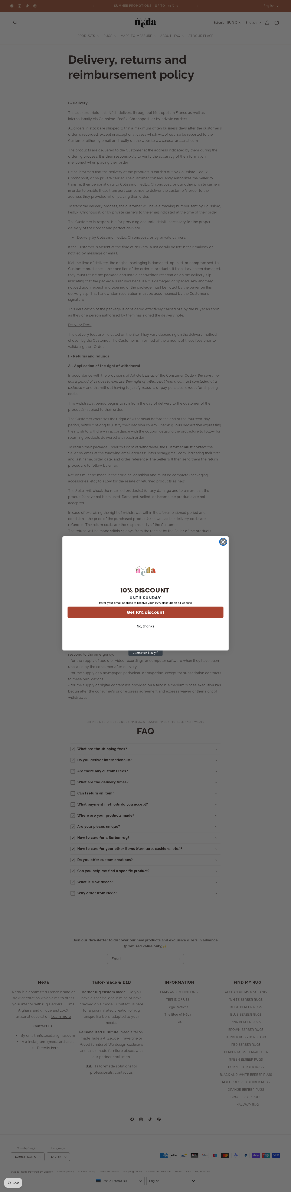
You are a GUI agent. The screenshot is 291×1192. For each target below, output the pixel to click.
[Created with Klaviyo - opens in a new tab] (145, 653)
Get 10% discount (145, 612)
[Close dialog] (223, 542)
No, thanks (145, 626)
